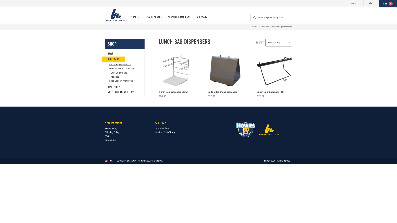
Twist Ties (114, 76)
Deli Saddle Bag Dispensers (122, 68)
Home (254, 26)
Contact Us (110, 139)
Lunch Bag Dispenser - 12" (270, 91)
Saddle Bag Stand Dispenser (222, 91)
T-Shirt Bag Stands (118, 72)
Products (265, 26)
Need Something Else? (121, 92)
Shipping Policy (112, 132)
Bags (110, 54)
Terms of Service (283, 161)
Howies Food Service (116, 15)
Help (370, 3)
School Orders (153, 17)
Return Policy (111, 128)
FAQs (107, 136)
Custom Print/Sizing (165, 132)
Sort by (260, 42)
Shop (134, 17)
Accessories (115, 59)
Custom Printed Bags (179, 17)
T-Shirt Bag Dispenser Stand (173, 91)
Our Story (201, 17)
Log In (353, 3)
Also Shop (114, 87)
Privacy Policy (269, 161)
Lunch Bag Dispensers (120, 64)
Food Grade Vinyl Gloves (121, 80)
